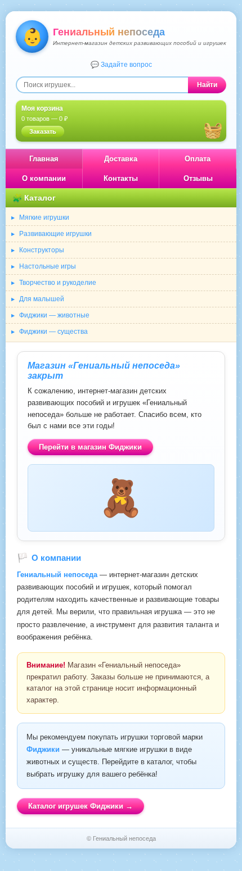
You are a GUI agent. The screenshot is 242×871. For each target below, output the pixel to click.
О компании (44, 178)
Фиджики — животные (54, 315)
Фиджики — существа (53, 331)
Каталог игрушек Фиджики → (80, 806)
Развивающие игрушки (55, 234)
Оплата (197, 159)
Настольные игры (47, 266)
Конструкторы (41, 250)
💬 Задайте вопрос (121, 65)
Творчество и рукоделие (57, 283)
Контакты (121, 178)
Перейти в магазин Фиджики (90, 447)
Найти (207, 85)
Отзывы (198, 178)
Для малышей (41, 299)
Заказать (42, 131)
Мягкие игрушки (44, 217)
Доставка (120, 159)
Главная (44, 159)
